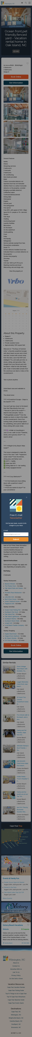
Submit (16, 539)
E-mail (6, 530)
